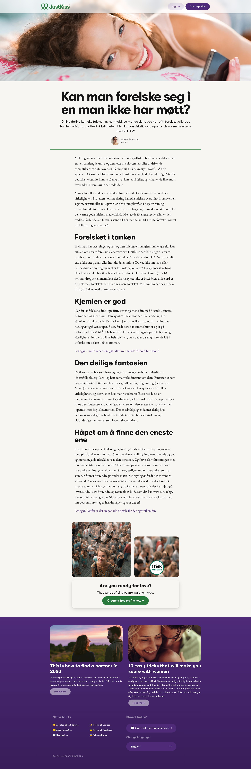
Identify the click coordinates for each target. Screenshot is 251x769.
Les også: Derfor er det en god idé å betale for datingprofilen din (115, 510)
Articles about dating (67, 725)
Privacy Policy (100, 735)
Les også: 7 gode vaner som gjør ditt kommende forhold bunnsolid (117, 351)
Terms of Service (101, 725)
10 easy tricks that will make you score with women (165, 668)
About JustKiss (64, 730)
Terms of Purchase (102, 730)
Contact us (62, 735)
